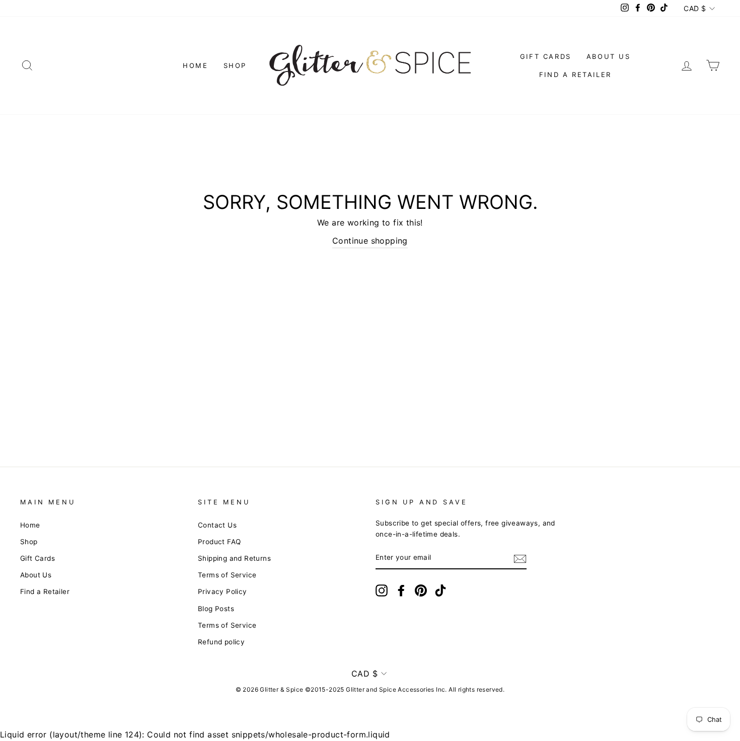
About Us (608, 56)
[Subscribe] (520, 558)
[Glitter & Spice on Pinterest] (421, 590)
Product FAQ (219, 542)
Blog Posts (216, 609)
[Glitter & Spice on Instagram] (382, 590)
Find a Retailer (575, 74)
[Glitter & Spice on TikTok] (440, 590)
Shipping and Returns (234, 558)
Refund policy (221, 642)
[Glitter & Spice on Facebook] (401, 590)
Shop (235, 65)
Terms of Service (227, 575)
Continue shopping (370, 241)
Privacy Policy (222, 591)
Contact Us (217, 525)
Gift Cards (545, 56)
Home (195, 65)
